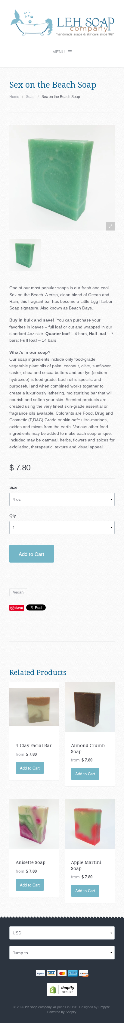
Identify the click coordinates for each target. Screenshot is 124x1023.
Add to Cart (31, 553)
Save (19, 607)
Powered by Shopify (61, 1012)
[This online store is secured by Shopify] (62, 989)
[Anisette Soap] (34, 823)
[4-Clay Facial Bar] (34, 706)
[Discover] (83, 973)
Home (14, 97)
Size (13, 487)
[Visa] (51, 973)
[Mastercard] (62, 973)
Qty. (13, 515)
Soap (30, 97)
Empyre (104, 1007)
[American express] (73, 973)
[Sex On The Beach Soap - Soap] (25, 255)
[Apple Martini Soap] (90, 823)
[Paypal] (40, 973)
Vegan (18, 592)
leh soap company (38, 1007)
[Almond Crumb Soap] (90, 706)
